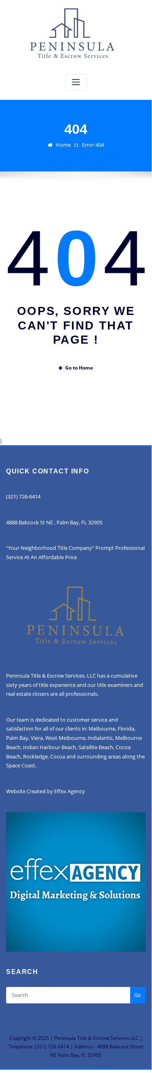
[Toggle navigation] (76, 82)
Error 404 (93, 144)
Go (137, 995)
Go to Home (79, 367)
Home (63, 144)
